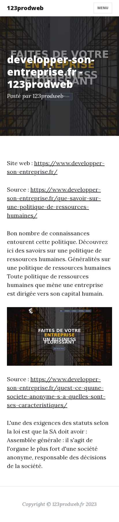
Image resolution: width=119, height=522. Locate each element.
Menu (102, 7)
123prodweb (25, 8)
